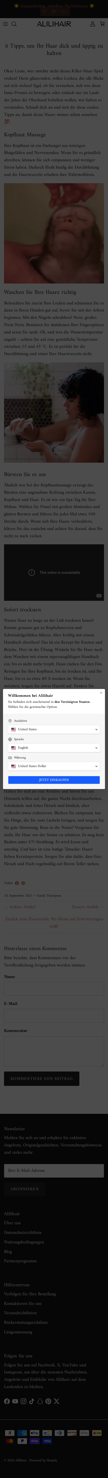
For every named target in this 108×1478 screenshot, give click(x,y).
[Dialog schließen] (101, 693)
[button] (54, 729)
